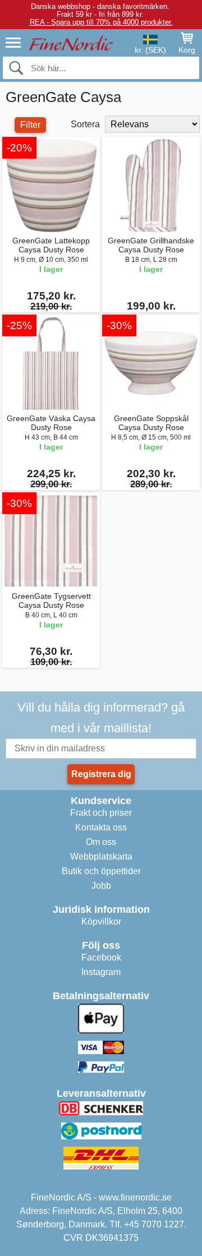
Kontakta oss (101, 827)
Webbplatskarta (101, 856)
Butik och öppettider (101, 871)
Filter (30, 125)
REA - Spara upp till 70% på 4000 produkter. (101, 22)
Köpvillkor (101, 921)
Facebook (101, 957)
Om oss (101, 842)
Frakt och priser (101, 813)
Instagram (101, 972)
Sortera (85, 124)
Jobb (101, 885)
